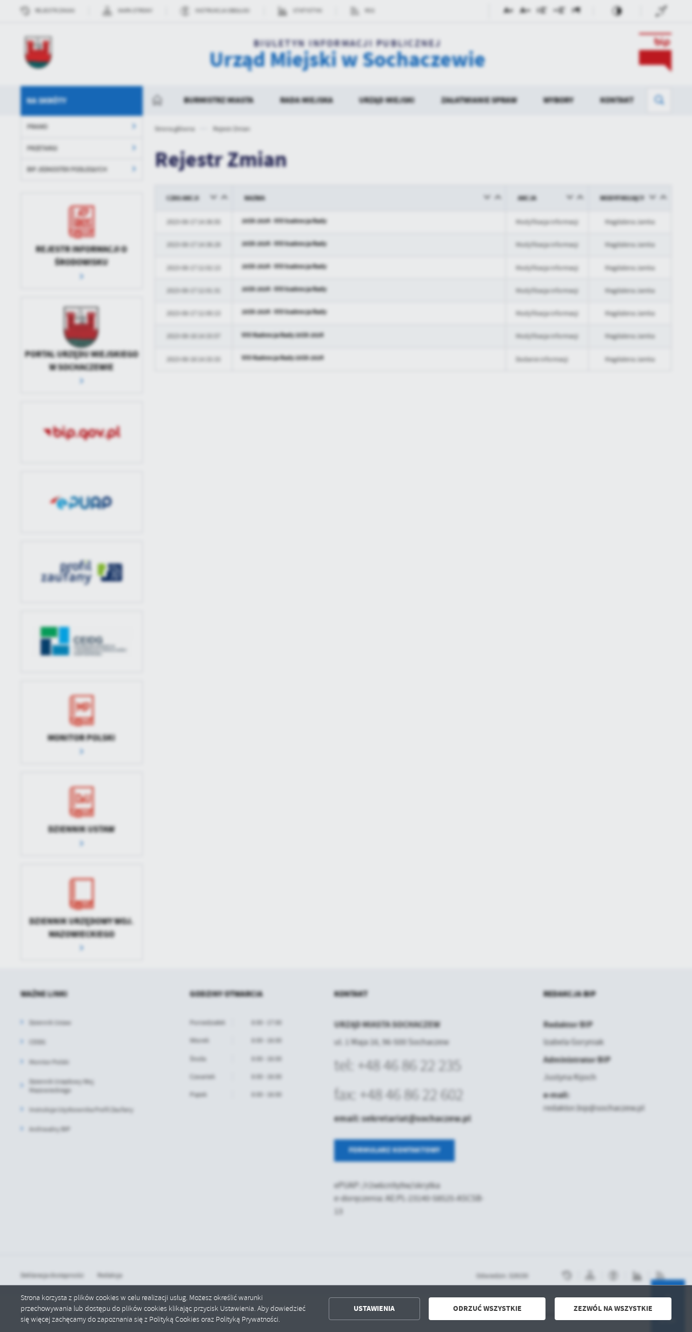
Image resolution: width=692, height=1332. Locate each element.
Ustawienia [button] (374, 1308)
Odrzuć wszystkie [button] (487, 1308)
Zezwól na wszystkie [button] (613, 1308)
